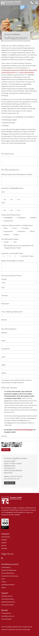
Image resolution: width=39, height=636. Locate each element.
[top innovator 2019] (5, 528)
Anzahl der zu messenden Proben (12, 253)
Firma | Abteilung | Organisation (12, 312)
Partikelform (21, 218)
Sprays (32, 231)
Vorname (4, 295)
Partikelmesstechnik (9, 564)
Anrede (4, 279)
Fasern (14, 228)
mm (18, 199)
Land (3, 357)
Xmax (3, 203)
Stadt (3, 341)
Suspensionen (8, 231)
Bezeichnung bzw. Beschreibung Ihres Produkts (16, 174)
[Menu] (36, 2)
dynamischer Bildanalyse (19, 70)
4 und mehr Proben (26, 256)
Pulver (5, 228)
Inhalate (6, 234)
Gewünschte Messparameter (10, 215)
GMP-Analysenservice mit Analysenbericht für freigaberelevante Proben (18, 247)
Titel (2, 287)
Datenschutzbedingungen (24, 430)
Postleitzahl (5, 349)
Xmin (3, 192)
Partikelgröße (8, 218)
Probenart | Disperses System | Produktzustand (16, 225)
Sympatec (5, 534)
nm (4, 199)
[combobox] (19, 282)
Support (4, 593)
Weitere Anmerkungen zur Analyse (12, 261)
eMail (3, 365)
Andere (16, 234)
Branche (4, 320)
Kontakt (4, 610)
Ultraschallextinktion (27, 72)
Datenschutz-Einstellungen (23, 629)
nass (15, 242)
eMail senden (10, 483)
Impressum (4, 629)
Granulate (25, 228)
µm (11, 199)
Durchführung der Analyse (9, 239)
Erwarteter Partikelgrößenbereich (12, 188)
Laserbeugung (6, 70)
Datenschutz (11, 629)
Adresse (4, 333)
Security (4, 436)
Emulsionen (21, 231)
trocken (6, 242)
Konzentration (8, 221)
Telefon (3, 373)
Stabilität (33, 218)
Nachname (5, 303)
